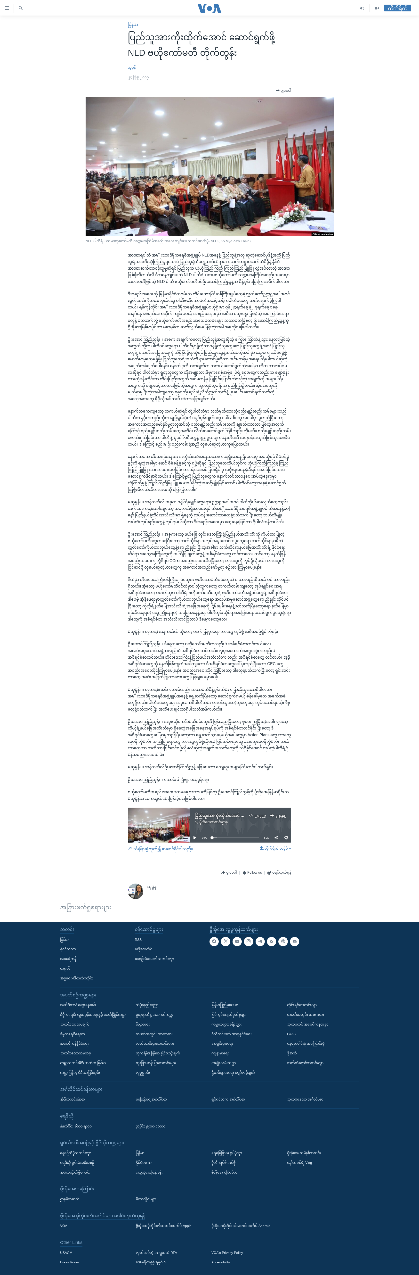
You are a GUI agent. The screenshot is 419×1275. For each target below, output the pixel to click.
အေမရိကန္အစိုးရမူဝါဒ (151, 1262)
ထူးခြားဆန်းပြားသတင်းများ (156, 1063)
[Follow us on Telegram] (260, 941)
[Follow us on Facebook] (214, 941)
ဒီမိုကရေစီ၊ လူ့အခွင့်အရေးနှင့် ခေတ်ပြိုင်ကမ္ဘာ (93, 1015)
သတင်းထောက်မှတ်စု (75, 1053)
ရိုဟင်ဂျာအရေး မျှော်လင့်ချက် (233, 1073)
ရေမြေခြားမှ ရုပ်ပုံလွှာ (226, 1153)
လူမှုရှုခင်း (143, 1073)
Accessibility (220, 1262)
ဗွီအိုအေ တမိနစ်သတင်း (304, 1153)
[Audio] (362, 8)
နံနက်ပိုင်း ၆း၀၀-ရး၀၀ (76, 1126)
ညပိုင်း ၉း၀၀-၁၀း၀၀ (150, 1126)
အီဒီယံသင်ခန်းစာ (72, 1099)
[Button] (283, 90)
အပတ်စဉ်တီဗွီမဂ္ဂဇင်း (75, 1172)
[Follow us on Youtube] (237, 941)
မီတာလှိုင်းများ (146, 1199)
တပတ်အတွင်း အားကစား (154, 1034)
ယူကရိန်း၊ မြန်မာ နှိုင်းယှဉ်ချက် (158, 1053)
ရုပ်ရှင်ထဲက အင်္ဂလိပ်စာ (228, 1099)
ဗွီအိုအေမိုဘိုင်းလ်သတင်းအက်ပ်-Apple (164, 1226)
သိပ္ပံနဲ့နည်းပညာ (147, 1005)
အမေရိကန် (68, 959)
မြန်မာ (133, 25)
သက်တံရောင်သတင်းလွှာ (305, 1063)
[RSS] (271, 941)
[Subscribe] (294, 941)
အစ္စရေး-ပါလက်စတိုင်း (76, 978)
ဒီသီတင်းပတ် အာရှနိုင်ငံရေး (231, 1034)
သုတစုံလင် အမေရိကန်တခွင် (308, 1024)
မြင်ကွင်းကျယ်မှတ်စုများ (229, 1015)
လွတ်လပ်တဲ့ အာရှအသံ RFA (156, 1253)
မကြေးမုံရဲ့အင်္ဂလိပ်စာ (151, 1099)
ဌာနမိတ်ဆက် (70, 1199)
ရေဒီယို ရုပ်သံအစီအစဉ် (77, 1163)
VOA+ (64, 1226)
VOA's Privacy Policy (227, 1253)
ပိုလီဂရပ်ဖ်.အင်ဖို (223, 1163)
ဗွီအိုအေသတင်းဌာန (213, 822)
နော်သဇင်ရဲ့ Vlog (299, 1163)
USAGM (66, 1253)
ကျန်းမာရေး (220, 1053)
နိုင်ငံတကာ (68, 949)
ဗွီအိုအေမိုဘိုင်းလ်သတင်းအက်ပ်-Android (240, 1226)
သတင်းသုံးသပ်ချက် (74, 1024)
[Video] (377, 8)
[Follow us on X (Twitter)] (225, 941)
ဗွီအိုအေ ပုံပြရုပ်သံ (224, 1172)
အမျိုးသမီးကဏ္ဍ (223, 1063)
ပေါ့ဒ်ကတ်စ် (143, 949)
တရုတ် (65, 968)
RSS (138, 940)
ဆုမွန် (132, 67)
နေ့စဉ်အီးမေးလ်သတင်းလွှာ (154, 959)
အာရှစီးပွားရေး (222, 1044)
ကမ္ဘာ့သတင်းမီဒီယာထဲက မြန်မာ (83, 1063)
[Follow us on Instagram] (248, 941)
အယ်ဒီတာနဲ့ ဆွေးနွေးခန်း (78, 1005)
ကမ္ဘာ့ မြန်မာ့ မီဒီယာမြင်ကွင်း (80, 1073)
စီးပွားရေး (143, 1024)
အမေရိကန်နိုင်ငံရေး (74, 1044)
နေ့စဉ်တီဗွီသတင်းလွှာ (75, 1153)
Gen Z (292, 1034)
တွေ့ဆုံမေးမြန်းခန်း (149, 1172)
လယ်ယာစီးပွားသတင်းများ (155, 1044)
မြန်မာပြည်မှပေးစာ (224, 1005)
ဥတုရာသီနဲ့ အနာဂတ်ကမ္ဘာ (154, 1015)
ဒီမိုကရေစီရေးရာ (72, 1034)
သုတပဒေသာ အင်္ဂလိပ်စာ (305, 1099)
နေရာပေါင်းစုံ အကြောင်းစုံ (305, 1044)
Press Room (69, 1262)
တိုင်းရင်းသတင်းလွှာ (302, 1005)
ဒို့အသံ (292, 1053)
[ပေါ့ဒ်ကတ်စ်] (283, 941)
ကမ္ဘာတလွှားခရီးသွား (226, 1024)
